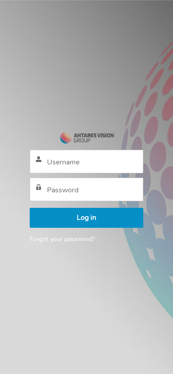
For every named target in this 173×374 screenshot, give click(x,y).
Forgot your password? (62, 239)
